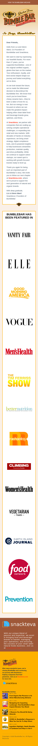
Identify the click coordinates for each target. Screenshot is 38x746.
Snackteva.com (13, 648)
